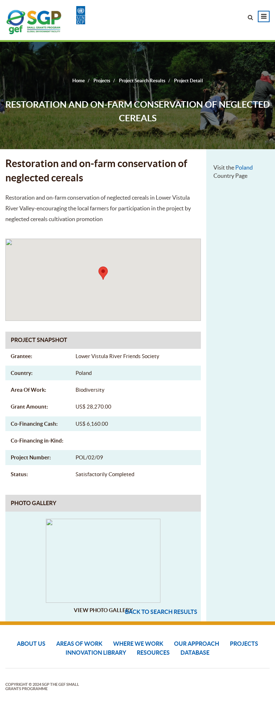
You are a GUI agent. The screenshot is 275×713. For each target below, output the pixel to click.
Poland (244, 167)
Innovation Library (96, 652)
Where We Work (138, 643)
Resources (153, 652)
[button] (103, 273)
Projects (244, 643)
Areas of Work (79, 643)
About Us (31, 643)
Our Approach (196, 643)
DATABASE (194, 652)
